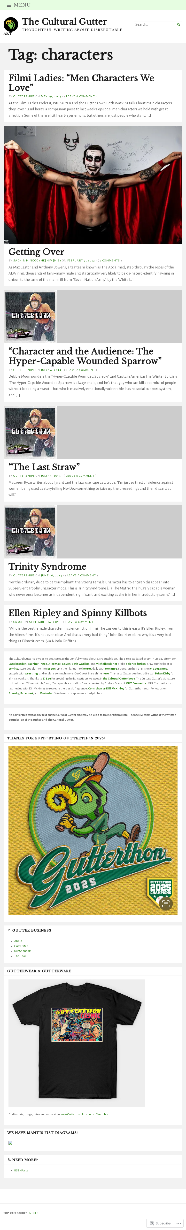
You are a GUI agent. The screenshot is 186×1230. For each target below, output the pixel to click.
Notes (33, 1213)
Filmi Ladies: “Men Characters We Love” (81, 83)
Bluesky (13, 693)
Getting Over (36, 252)
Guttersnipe (24, 96)
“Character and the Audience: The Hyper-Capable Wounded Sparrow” (85, 356)
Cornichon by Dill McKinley (106, 688)
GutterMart (21, 946)
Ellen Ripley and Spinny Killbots (77, 613)
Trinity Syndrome (47, 567)
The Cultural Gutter (64, 22)
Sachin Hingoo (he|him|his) (37, 260)
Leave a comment (80, 96)
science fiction (136, 663)
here (105, 673)
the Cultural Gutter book (119, 678)
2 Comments (110, 260)
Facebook (26, 693)
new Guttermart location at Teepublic (85, 1114)
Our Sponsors (22, 951)
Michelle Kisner (106, 663)
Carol (18, 622)
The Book (20, 956)
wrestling (31, 673)
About (18, 941)
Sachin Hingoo (37, 663)
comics (13, 668)
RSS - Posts (21, 1170)
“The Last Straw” (44, 467)
